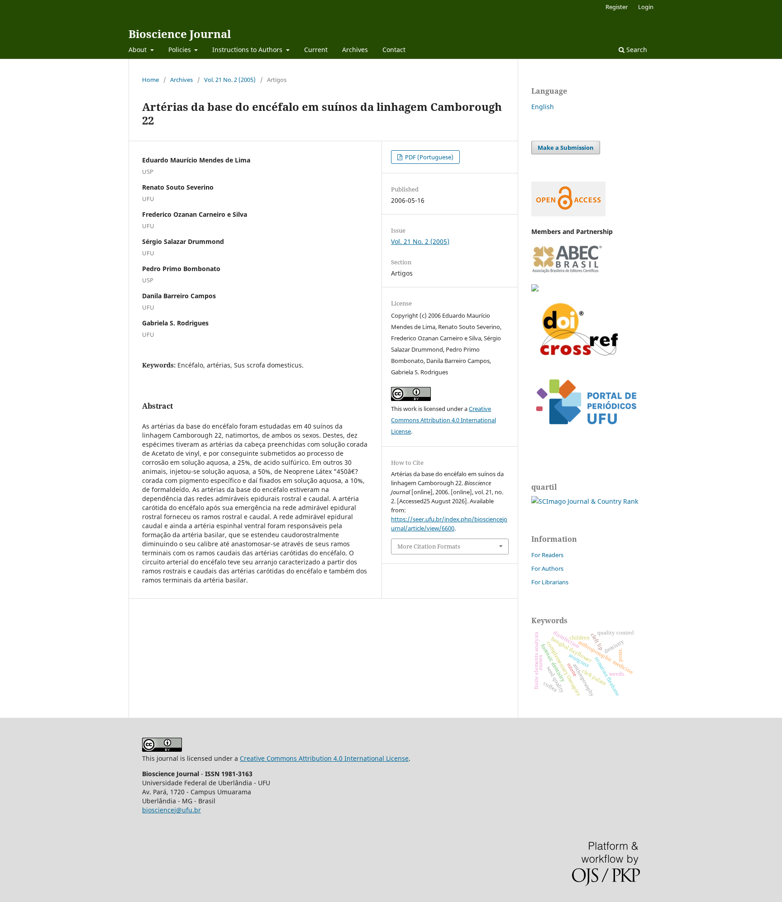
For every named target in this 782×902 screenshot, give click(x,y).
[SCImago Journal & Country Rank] (584, 501)
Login (645, 7)
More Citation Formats (428, 546)
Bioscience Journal (180, 33)
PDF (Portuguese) (428, 157)
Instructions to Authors (248, 49)
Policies (180, 49)
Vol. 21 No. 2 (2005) (230, 80)
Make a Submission (566, 147)
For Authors (547, 568)
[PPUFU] (585, 431)
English (542, 106)
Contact (393, 49)
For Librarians (549, 582)
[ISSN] (535, 289)
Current (316, 49)
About (138, 49)
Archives (355, 49)
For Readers (547, 555)
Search (636, 49)
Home (150, 80)
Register (617, 7)
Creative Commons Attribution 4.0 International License (443, 420)
